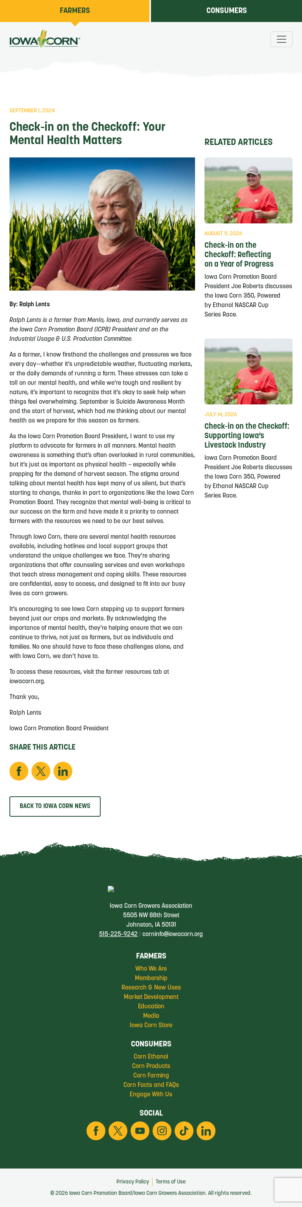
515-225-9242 (118, 934)
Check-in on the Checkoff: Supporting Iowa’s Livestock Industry (246, 436)
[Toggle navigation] (282, 39)
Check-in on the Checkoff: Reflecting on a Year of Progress (239, 255)
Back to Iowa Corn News (55, 806)
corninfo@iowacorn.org (172, 934)
